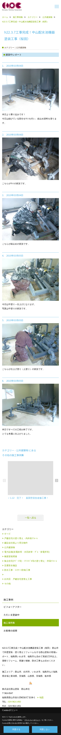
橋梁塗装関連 (10, 556)
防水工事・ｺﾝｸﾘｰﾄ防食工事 (17, 570)
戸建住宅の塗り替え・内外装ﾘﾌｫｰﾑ (21, 538)
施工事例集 (9, 622)
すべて (7, 534)
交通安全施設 (10, 565)
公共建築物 (9, 547)
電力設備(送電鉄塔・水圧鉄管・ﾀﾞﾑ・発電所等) (27, 552)
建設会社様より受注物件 (16, 543)
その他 (7, 583)
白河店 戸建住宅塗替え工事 (18, 579)
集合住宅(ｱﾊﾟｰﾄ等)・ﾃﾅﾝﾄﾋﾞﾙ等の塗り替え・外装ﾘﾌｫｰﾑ (30, 561)
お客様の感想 (10, 630)
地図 (41, 697)
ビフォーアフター (13, 607)
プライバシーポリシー (32, 720)
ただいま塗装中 (11, 614)
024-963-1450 (14, 701)
